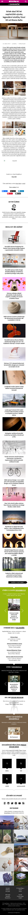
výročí (23, 183)
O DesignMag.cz (20, 888)
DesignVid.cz (17, 667)
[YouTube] (19, 803)
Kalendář (8, 896)
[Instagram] (8, 803)
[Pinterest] (15, 803)
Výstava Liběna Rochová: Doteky (14, 657)
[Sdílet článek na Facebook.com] (5, 191)
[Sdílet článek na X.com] (13, 191)
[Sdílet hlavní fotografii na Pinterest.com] (10, 193)
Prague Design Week (17, 746)
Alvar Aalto (18, 183)
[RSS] (23, 803)
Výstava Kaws (14, 637)
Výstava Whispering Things (14, 650)
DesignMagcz (7, 813)
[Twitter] (12, 803)
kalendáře (20, 628)
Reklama (8, 890)
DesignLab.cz (17, 912)
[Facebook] (4, 803)
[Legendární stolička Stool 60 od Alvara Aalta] (14, 31)
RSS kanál (7, 895)
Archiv (20, 891)
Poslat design (20, 896)
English (20, 898)
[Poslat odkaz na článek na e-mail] (18, 193)
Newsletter (7, 898)
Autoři (20, 890)
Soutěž (20, 895)
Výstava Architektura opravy (14, 643)
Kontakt (8, 888)
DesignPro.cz (14, 719)
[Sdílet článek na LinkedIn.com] (21, 191)
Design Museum (17, 697)
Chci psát (8, 891)
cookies (4, 910)
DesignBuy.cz (21, 590)
